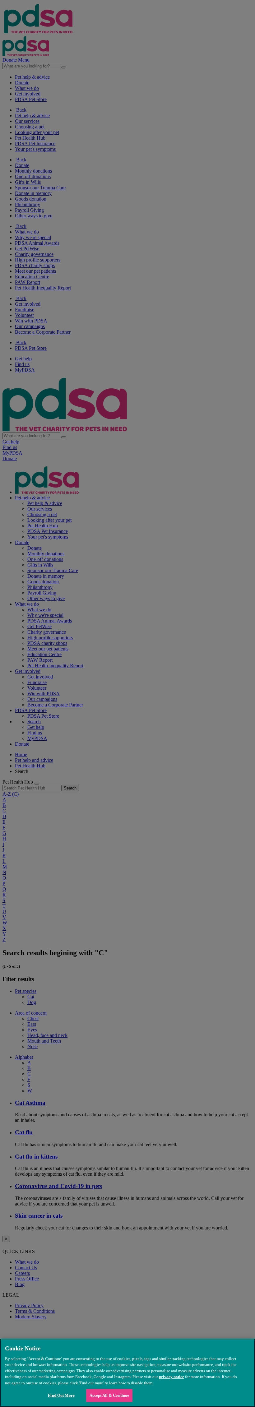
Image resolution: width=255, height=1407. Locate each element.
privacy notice (171, 1376)
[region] (127, 1373)
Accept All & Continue (109, 1395)
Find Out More (61, 1395)
